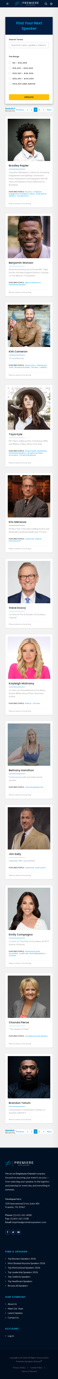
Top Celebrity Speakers (19, 1276)
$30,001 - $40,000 (23, 78)
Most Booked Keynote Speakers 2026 (26, 1263)
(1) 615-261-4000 (22, 1215)
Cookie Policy (36, 1367)
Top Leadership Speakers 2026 (23, 1272)
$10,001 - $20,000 (22, 68)
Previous (20, 109)
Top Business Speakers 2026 (22, 1258)
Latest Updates (15, 1313)
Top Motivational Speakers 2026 (24, 1267)
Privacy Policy (19, 1367)
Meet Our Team (15, 1308)
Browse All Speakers (18, 1285)
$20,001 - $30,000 (22, 73)
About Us (12, 1304)
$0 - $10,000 (19, 62)
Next (49, 109)
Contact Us (13, 1317)
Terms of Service (29, 1371)
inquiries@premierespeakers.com (29, 1222)
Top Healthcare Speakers (20, 1281)
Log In (11, 1336)
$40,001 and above (23, 83)
